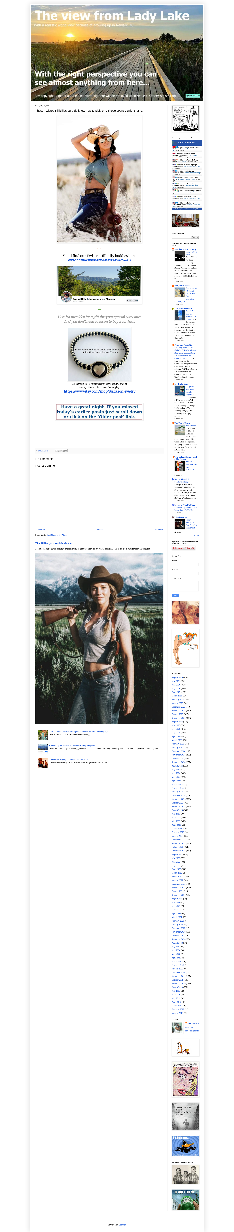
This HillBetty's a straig (192, 173)
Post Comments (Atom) (57, 535)
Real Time (186, 208)
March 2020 (177, 961)
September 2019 (179, 983)
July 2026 (176, 681)
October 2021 (177, 891)
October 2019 (177, 980)
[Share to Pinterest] (66, 450)
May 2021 (176, 910)
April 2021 (176, 913)
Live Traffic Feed (186, 143)
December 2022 (178, 840)
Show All (196, 535)
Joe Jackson (193, 1023)
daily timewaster (181, 286)
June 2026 (176, 685)
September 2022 (179, 851)
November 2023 (179, 799)
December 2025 (178, 707)
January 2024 (177, 791)
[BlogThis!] (58, 450)
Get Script (178, 208)
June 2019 (176, 994)
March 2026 (177, 696)
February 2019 (178, 1009)
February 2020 (178, 965)
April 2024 (176, 780)
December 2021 (178, 884)
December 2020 (178, 928)
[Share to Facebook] (63, 450)
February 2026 (178, 699)
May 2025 (176, 732)
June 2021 (176, 906)
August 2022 (177, 854)
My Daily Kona (181, 384)
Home (100, 529)
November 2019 (179, 976)
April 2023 (176, 825)
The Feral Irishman (183, 308)
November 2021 (179, 887)
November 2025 (179, 710)
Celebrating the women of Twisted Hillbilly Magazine (72, 745)
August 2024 (177, 766)
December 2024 (178, 751)
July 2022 (176, 858)
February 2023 (178, 832)
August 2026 (177, 677)
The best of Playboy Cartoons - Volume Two (68, 759)
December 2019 (178, 972)
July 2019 (176, 991)
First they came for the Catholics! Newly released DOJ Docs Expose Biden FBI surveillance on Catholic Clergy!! (185, 352)
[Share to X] (61, 450)
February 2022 (178, 876)
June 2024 (176, 773)
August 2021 (177, 899)
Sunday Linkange (182, 482)
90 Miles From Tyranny (185, 249)
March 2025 (177, 740)
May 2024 (176, 777)
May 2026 (176, 688)
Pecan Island (191, 425)
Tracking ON (194, 208)
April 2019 (176, 1002)
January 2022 (177, 880)
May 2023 (176, 821)
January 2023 (177, 836)
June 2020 (176, 950)
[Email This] (56, 450)
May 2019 (176, 998)
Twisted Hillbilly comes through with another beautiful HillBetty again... (80, 731)
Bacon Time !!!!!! (182, 479)
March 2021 (177, 917)
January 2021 (177, 924)
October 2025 (177, 714)
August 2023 (177, 810)
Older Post (158, 529)
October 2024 (177, 758)
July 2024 (176, 769)
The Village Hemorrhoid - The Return (185, 458)
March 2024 (177, 784)
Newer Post (41, 529)
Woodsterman (180, 517)
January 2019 (177, 1013)
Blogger (122, 1225)
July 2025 (176, 725)
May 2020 (176, 954)
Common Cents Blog (184, 345)
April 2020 (176, 958)
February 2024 (178, 788)
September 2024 (179, 762)
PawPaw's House (182, 423)
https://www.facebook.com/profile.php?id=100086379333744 (99, 259)
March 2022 (177, 873)
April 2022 (176, 869)
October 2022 (177, 847)
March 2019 (177, 1005)
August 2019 (177, 987)
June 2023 (176, 817)
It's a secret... (182, 161)
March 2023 (177, 828)
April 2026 (176, 692)
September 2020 (179, 939)
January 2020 (177, 969)
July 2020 (176, 946)
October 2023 (177, 803)
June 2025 (176, 729)
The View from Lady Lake (191, 166)
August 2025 (177, 721)
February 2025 (178, 744)
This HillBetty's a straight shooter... (54, 543)
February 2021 (178, 921)
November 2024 (179, 755)
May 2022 (176, 865)
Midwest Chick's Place (184, 505)
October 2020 (177, 935)
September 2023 (179, 806)
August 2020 (177, 943)
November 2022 (179, 843)
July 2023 (176, 814)
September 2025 (179, 718)
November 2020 (179, 932)
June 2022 (176, 862)
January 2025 (177, 747)
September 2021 (179, 895)
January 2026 (177, 703)
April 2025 (176, 736)
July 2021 (176, 902)
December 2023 (178, 795)
